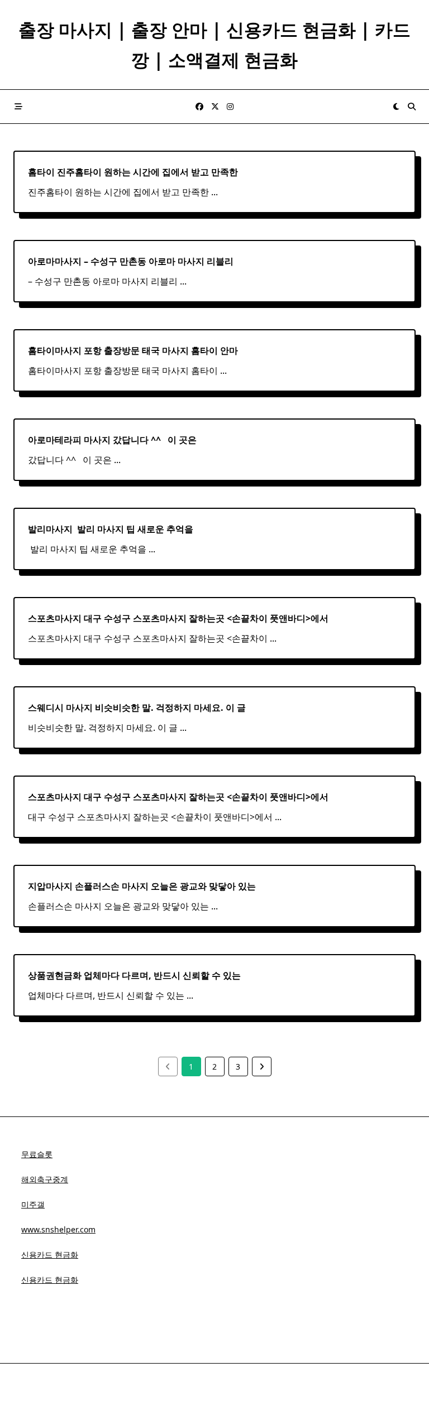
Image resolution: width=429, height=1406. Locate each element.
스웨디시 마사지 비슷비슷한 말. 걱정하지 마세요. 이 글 (137, 707)
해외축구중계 (44, 1179)
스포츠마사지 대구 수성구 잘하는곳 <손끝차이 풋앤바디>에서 (178, 618)
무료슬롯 (37, 1154)
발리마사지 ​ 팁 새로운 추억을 (110, 529)
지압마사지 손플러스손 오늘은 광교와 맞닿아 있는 (142, 886)
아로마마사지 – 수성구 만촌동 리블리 (130, 261)
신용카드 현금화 (49, 1254)
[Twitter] (215, 107)
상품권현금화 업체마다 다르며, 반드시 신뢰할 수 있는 (134, 975)
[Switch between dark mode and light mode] (397, 107)
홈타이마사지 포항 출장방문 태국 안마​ (133, 350)
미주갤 (33, 1204)
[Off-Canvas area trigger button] (18, 107)
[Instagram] (230, 107)
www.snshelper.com (58, 1229)
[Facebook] (199, 107)
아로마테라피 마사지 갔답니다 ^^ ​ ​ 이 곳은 (112, 440)
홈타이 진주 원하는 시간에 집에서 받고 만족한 (133, 172)
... (214, 192)
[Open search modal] (412, 107)
